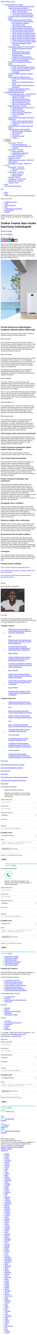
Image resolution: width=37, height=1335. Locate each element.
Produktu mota (6, 833)
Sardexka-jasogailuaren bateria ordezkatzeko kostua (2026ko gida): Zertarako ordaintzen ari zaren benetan (19, 755)
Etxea (6, 192)
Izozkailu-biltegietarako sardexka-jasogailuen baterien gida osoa (18, 739)
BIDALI (4, 859)
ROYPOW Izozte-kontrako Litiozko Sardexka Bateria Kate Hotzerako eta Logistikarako (19, 693)
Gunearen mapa (16, 1036)
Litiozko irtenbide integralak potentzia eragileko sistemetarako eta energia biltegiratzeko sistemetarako (19, 658)
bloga (6, 194)
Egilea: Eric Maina (6, 231)
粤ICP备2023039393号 (18, 1034)
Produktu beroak (6, 1036)
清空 (10, 234)
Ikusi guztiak (4, 783)
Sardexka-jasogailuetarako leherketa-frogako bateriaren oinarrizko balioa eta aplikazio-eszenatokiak (20, 675)
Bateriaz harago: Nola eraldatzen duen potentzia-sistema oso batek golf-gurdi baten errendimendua (19, 641)
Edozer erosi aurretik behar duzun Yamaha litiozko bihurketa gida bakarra (20, 711)
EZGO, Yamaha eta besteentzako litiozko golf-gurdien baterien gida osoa (20, 725)
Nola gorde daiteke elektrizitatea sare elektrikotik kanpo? (15, 567)
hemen (14, 865)
